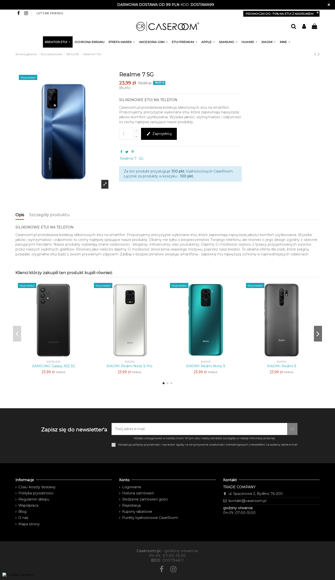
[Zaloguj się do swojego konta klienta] (303, 27)
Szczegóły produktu (49, 214)
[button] (285, 42)
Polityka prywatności (35, 493)
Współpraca (28, 505)
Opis (19, 214)
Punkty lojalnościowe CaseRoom (150, 517)
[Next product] (319, 54)
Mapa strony (29, 524)
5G (141, 158)
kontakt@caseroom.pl (247, 501)
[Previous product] (316, 54)
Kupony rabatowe (137, 511)
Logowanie (131, 487)
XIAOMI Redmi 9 (281, 366)
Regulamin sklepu (33, 499)
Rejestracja (131, 505)
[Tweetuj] (127, 152)
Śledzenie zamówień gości (145, 499)
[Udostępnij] (121, 152)
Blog (22, 511)
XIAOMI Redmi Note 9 (205, 366)
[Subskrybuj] (292, 429)
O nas (23, 517)
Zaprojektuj (162, 134)
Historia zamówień (138, 493)
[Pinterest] (132, 152)
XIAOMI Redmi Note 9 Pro (129, 366)
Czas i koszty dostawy (37, 487)
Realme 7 (128, 158)
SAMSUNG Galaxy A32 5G (53, 366)
